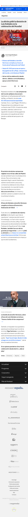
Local (14, 12)
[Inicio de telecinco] (2, 9)
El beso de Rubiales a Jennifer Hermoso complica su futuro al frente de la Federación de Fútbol (14, 205)
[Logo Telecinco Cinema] (14, 450)
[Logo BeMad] (14, 439)
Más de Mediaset (7, 381)
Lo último (4, 12)
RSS (14, 492)
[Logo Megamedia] (14, 503)
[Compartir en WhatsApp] (15, 86)
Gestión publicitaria (14, 490)
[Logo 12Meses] (14, 456)
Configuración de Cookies (14, 486)
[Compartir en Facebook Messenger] (22, 86)
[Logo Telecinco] (14, 401)
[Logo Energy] (14, 434)
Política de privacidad (14, 484)
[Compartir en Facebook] (25, 86)
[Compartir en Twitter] (18, 86)
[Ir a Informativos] (9, 9)
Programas (5, 368)
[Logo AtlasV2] (14, 461)
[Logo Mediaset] (14, 389)
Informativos (9, 355)
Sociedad (19, 12)
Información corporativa (14, 482)
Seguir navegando (8, 377)
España (9, 12)
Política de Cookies (14, 488)
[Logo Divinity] (14, 412)
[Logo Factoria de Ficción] (14, 423)
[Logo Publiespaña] (14, 467)
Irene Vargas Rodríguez (11, 54)
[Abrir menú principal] (25, 9)
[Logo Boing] (14, 429)
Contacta (14, 494)
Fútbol (23, 355)
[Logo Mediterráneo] (14, 472)
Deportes (5, 16)
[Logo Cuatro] (14, 407)
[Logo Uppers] (14, 445)
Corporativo (6, 373)
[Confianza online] (14, 511)
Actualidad (5, 364)
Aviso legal (14, 479)
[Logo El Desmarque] (14, 417)
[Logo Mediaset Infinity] (14, 396)
